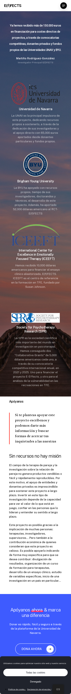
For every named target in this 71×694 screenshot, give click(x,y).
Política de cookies (17, 689)
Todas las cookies (35, 672)
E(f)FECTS (12, 6)
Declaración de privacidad (39, 689)
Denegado (35, 681)
